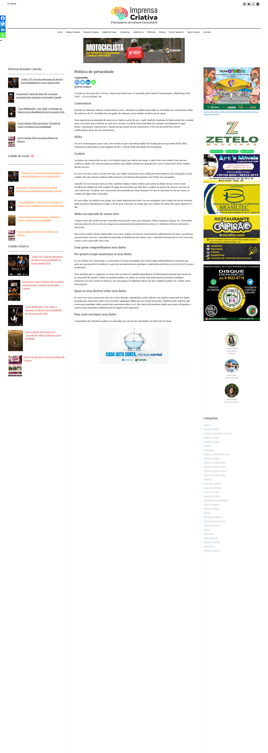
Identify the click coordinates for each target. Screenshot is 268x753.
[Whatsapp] (93, 82)
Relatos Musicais (212, 525)
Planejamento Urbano (215, 521)
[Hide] (1, 40)
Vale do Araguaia (212, 550)
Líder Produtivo (212, 504)
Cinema (162, 32)
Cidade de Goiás (109, 32)
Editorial (151, 32)
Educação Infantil (212, 483)
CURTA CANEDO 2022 (215, 462)
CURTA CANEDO (212, 458)
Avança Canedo (73, 32)
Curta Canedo (175, 32)
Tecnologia (209, 546)
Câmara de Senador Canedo (217, 433)
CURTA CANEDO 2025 (215, 475)
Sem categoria (211, 537)
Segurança (209, 533)
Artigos (207, 424)
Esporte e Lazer (211, 491)
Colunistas (125, 32)
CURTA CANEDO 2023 (215, 466)
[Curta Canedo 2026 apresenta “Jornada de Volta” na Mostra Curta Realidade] (11, 127)
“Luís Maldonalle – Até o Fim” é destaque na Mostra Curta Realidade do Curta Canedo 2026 (43, 310)
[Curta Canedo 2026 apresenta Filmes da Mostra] (11, 142)
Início (60, 32)
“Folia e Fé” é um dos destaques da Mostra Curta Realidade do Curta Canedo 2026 (47, 260)
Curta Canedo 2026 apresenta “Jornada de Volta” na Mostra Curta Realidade (43, 335)
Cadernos (137, 32)
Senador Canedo (91, 32)
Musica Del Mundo (213, 516)
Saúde (207, 529)
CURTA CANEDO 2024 (215, 470)
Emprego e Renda (212, 487)
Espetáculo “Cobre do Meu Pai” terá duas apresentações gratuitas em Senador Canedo (43, 285)
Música (207, 512)
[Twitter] (82, 82)
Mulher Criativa (211, 508)
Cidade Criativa (211, 437)
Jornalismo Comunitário (216, 500)
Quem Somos (193, 32)
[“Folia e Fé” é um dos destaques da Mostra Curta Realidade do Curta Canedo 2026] (13, 83)
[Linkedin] (88, 82)
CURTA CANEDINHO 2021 (217, 454)
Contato (207, 32)
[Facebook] (77, 82)
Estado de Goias (211, 495)
